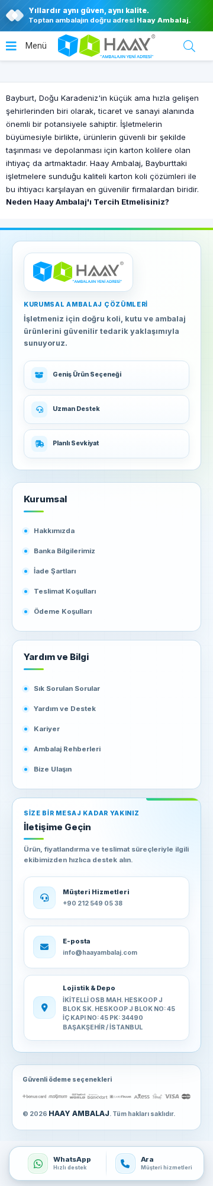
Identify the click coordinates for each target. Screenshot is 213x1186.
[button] (26, 46)
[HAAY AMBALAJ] (78, 272)
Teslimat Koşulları (65, 591)
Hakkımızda (54, 531)
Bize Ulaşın (53, 769)
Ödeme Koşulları (63, 611)
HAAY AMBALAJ (79, 1113)
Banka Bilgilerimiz (64, 551)
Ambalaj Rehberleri (67, 749)
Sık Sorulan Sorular (67, 688)
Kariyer (47, 729)
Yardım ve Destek (65, 708)
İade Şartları (55, 571)
